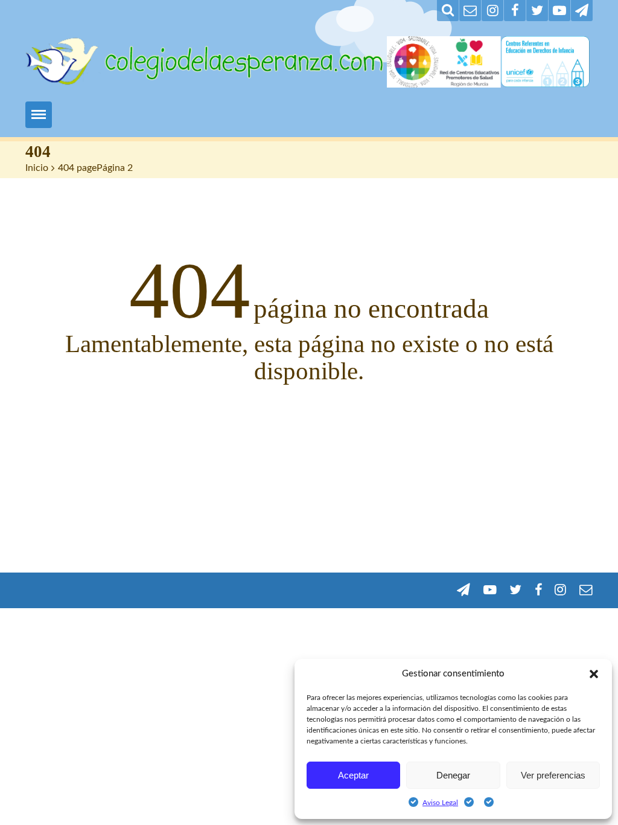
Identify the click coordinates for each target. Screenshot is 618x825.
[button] (594, 674)
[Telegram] (582, 10)
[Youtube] (559, 10)
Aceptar (353, 775)
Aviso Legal (440, 802)
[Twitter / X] (537, 10)
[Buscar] (448, 10)
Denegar (453, 775)
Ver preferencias (553, 775)
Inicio (36, 168)
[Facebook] (515, 10)
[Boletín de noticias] (470, 10)
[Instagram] (492, 10)
